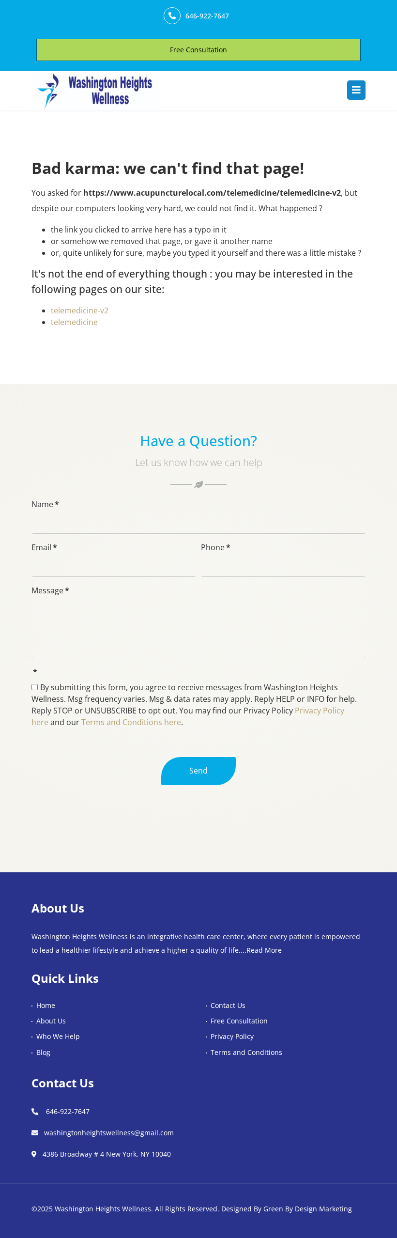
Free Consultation (198, 49)
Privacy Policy (232, 1036)
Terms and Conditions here (130, 722)
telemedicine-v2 (79, 310)
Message (50, 590)
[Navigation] (356, 90)
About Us (51, 1020)
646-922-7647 (207, 15)
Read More (264, 950)
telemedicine (74, 322)
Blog (43, 1052)
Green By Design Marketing (307, 1208)
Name (45, 504)
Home (45, 1005)
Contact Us (228, 1005)
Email (44, 547)
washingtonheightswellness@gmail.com (109, 1132)
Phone (215, 547)
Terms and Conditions (246, 1052)
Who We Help (58, 1036)
